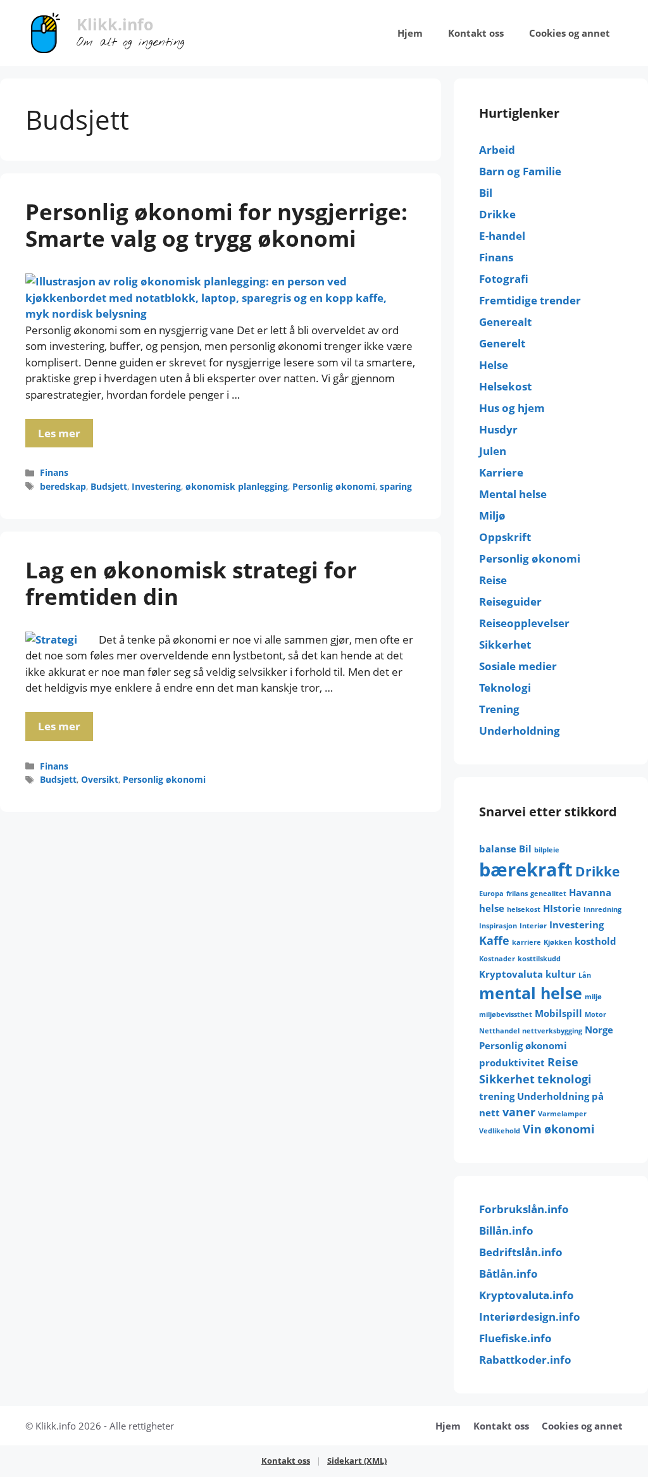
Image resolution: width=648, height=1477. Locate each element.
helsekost (523, 909)
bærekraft (526, 869)
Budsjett (108, 486)
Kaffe (494, 940)
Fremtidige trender (530, 300)
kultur (560, 974)
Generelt (502, 343)
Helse (493, 365)
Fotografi (503, 278)
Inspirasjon (498, 925)
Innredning (602, 909)
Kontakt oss (476, 33)
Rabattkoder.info (525, 1359)
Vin (532, 1129)
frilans (517, 893)
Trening (499, 709)
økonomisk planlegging (236, 486)
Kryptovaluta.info (526, 1295)
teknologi (564, 1079)
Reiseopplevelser (524, 623)
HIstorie (562, 908)
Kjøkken (558, 942)
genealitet (548, 893)
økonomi (569, 1129)
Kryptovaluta (511, 974)
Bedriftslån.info (521, 1252)
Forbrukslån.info (524, 1209)
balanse (497, 848)
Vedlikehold (499, 1130)
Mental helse (513, 494)
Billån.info (506, 1230)
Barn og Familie (520, 171)
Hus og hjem (512, 408)
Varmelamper (562, 1113)
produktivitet (512, 1062)
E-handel (502, 235)
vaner (518, 1111)
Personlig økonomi (333, 486)
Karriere (501, 472)
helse (491, 908)
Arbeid (497, 149)
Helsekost (505, 386)
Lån (584, 975)
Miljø (492, 515)
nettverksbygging (552, 1030)
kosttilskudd (539, 958)
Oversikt (99, 779)
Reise (493, 580)
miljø (593, 996)
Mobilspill (558, 1013)
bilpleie (546, 849)
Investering (156, 486)
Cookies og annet (569, 33)
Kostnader (497, 958)
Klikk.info (115, 24)
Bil (485, 192)
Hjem (410, 33)
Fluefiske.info (515, 1338)
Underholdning (519, 730)
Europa (491, 893)
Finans (54, 472)
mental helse (530, 993)
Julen (492, 451)
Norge (599, 1029)
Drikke (497, 214)
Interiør (533, 925)
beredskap (63, 486)
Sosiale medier (518, 666)
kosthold (595, 941)
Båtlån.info (508, 1273)
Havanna (590, 892)
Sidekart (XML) (357, 1460)
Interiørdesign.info (529, 1316)
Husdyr (498, 429)
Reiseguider (510, 601)
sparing (396, 486)
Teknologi (505, 687)
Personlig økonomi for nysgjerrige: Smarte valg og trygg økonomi (216, 225)
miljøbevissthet (505, 1014)
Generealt (505, 322)
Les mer (59, 433)
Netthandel (499, 1030)
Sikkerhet (505, 644)
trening (496, 1096)
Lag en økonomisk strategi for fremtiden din (191, 583)
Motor (595, 1014)
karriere (526, 942)
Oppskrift (505, 537)
